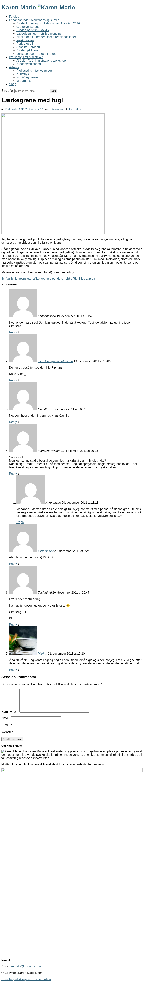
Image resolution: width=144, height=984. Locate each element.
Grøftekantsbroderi (28, 26)
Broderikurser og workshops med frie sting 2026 (48, 23)
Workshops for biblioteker (26, 57)
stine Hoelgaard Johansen (55, 361)
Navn (6, 718)
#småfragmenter (27, 77)
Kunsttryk (22, 74)
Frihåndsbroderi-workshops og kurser (34, 20)
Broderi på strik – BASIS (32, 30)
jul (12, 278)
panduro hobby (62, 278)
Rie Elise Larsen (84, 278)
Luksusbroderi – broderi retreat (36, 53)
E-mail (7, 725)
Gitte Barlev (45, 551)
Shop (12, 84)
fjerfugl (6, 278)
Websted (7, 732)
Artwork (14, 67)
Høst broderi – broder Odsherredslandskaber (46, 36)
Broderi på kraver (27, 50)
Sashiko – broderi (28, 47)
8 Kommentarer (58, 109)
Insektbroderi (25, 40)
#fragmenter (24, 80)
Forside (14, 16)
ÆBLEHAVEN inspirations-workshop (41, 60)
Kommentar (10, 711)
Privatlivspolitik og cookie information (26, 979)
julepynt (20, 278)
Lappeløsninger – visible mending (39, 33)
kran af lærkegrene (38, 278)
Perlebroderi (24, 43)
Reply (13, 332)
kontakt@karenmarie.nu (26, 966)
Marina (42, 653)
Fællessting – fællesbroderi (34, 70)
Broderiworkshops (28, 63)
